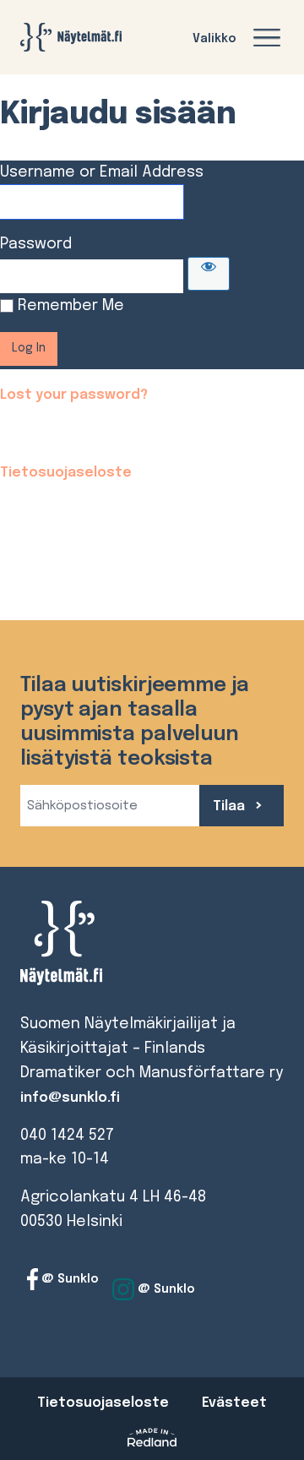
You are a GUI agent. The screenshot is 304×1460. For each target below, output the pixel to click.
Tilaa (230, 806)
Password (36, 244)
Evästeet (234, 1403)
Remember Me (71, 305)
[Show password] (208, 274)
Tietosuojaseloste (66, 473)
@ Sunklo (68, 1278)
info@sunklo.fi (70, 1098)
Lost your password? (74, 395)
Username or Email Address (102, 172)
